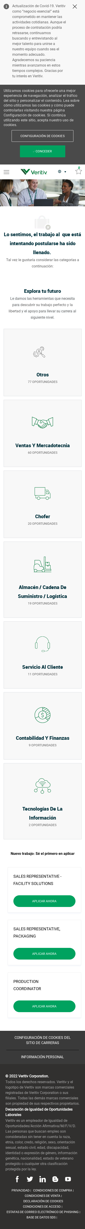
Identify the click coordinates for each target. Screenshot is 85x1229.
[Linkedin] (42, 1179)
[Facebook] (18, 1179)
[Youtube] (67, 1179)
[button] (42, 136)
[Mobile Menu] (6, 171)
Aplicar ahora (53, 901)
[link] (35, 172)
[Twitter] (29, 1179)
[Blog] (55, 1179)
